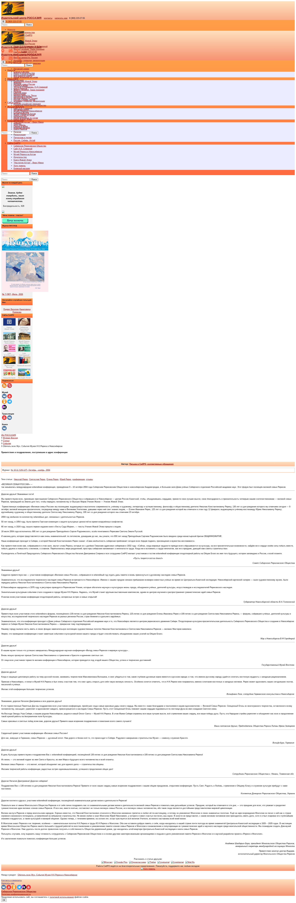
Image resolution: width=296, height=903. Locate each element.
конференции (78, 479)
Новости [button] (11, 30)
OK (3, 900)
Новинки (17, 123)
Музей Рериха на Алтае (25, 154)
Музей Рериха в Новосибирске (28, 151)
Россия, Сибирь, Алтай (24, 140)
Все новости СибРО (23, 76)
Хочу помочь (20, 165)
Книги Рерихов (20, 129)
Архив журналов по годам (26, 118)
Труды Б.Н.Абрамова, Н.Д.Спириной (30, 87)
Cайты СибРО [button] (13, 143)
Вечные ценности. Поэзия (26, 57)
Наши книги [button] (12, 79)
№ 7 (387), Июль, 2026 (12, 294)
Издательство (20, 157)
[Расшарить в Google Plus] (121, 862)
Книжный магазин (22, 168)
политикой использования (62, 897)
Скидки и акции (21, 126)
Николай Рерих (21, 479)
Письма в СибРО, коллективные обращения (151, 464)
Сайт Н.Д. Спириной (23, 149)
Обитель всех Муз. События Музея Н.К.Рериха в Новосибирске (47, 875)
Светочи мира (20, 93)
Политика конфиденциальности (16, 894)
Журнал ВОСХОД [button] (15, 107)
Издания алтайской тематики (27, 63)
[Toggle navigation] (3, 21)
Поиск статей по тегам (24, 115)
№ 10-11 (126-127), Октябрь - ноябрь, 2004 (30, 470)
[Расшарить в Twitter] (151, 862)
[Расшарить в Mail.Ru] (190, 862)
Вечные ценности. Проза (25, 95)
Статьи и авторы (21, 112)
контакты (48, 18)
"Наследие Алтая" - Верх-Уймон (29, 122)
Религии (17, 132)
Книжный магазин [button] (15, 121)
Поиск (29, 25)
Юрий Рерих (65, 479)
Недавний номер (21, 69)
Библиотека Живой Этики (25, 41)
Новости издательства (24, 73)
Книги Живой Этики (23, 160)
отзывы (89, 479)
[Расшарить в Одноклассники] (137, 862)
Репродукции (20, 134)
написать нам (61, 18)
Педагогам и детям (22, 137)
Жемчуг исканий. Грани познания (29, 90)
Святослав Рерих (37, 479)
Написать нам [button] (7, 883)
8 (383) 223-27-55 (14, 21)
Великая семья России (24, 84)
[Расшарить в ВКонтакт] (107, 862)
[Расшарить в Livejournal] (163, 862)
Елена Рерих (53, 479)
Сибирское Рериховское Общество (30, 146)
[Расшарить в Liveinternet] (177, 862)
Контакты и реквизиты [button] (11, 880)
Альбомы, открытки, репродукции (29, 60)
